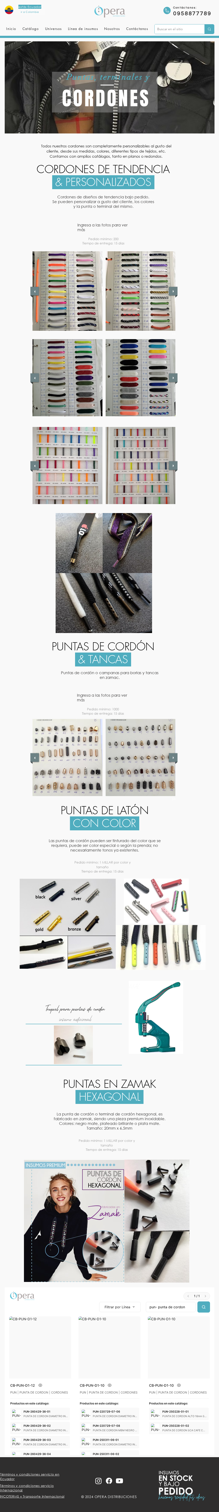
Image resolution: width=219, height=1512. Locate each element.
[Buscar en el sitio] (209, 29)
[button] (53, 29)
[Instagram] (98, 1481)
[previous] (34, 291)
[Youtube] (119, 1481)
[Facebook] (109, 1481)
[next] (173, 291)
